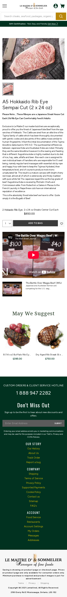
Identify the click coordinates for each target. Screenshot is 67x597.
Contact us (33, 496)
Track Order (33, 457)
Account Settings (33, 526)
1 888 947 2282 (33, 393)
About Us (33, 453)
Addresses (33, 540)
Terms (21, 583)
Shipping (33, 473)
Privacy (32, 583)
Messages (33, 535)
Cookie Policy (33, 492)
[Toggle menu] (4, 6)
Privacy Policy (33, 482)
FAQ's (33, 505)
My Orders (33, 531)
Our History (33, 448)
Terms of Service (33, 478)
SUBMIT (58, 423)
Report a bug (33, 462)
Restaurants (33, 521)
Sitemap (33, 501)
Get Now (52, 24)
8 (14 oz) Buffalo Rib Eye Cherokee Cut (24, 354)
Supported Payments (33, 487)
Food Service (33, 517)
